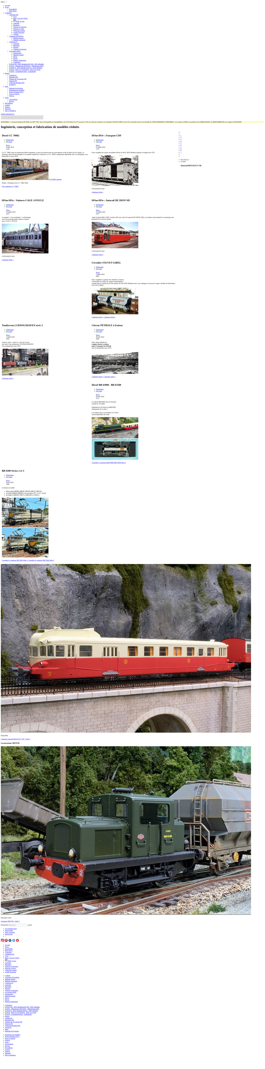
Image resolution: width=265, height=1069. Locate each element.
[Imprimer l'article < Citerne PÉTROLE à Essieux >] (100, 330)
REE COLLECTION (20, 18)
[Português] (20, 117)
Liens (7, 98)
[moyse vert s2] (126, 914)
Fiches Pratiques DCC (16, 92)
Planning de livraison (16, 88)
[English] (6, 117)
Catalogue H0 (13, 15)
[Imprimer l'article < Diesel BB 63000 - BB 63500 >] (100, 389)
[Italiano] (13, 117)
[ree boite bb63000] (115, 459)
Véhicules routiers (19, 31)
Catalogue (8, 13)
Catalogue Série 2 (109, 317)
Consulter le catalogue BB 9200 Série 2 (15, 560)
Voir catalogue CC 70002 (10, 186)
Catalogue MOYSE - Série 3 (10, 921)
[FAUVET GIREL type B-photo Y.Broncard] (115, 314)
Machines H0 (13, 77)
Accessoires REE (14, 51)
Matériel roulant (18, 55)
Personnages (17, 53)
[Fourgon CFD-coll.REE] (115, 185)
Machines (16, 25)
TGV (15, 16)
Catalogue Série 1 (97, 192)
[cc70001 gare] (25, 179)
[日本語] (26, 117)
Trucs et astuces (14, 94)
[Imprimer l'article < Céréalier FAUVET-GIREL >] (100, 267)
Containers (16, 62)
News (7, 7)
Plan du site (9, 934)
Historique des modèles (16, 90)
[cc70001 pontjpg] (55, 179)
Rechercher (4, 925)
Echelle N (12, 84)
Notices (11, 96)
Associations (13, 99)
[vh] (126, 732)
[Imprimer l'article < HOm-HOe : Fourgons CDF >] (100, 140)
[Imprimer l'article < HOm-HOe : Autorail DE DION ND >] (100, 205)
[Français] (3, 117)
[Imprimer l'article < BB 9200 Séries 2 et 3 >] (10, 475)
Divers (15, 58)
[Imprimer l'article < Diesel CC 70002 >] (10, 140)
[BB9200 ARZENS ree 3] (25, 527)
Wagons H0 (13, 81)
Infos (6, 86)
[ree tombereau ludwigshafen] (25, 375)
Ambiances (12, 75)
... (181, 152)
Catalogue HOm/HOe (16, 36)
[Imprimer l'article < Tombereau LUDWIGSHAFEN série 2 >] (10, 330)
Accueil (7, 5)
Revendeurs (9, 103)
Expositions (13, 9)
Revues (11, 101)
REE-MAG (13, 11)
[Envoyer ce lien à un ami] (9, 142)
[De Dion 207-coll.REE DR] (115, 248)
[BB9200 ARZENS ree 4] (25, 557)
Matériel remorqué (19, 40)
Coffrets (16, 34)
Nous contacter (10, 932)
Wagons (16, 47)
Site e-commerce (10, 111)
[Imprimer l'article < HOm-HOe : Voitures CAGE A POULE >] (10, 205)
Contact (7, 105)
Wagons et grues (18, 29)
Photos (7, 73)
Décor (15, 57)
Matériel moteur (18, 38)
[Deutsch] (10, 117)
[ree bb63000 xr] (115, 438)
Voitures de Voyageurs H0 (17, 79)
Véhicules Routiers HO (16, 83)
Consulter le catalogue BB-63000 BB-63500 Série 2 (109, 463)
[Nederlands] (23, 117)
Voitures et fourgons (19, 27)
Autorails (16, 23)
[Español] (16, 117)
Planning (8, 109)
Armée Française (18, 32)
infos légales (9, 930)
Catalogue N (13, 42)
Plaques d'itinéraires (19, 60)
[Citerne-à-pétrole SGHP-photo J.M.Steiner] (115, 373)
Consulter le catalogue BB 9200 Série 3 (41, 560)
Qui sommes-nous (11, 929)
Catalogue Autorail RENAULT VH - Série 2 (15, 739)
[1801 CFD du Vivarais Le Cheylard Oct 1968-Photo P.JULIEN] (25, 253)
